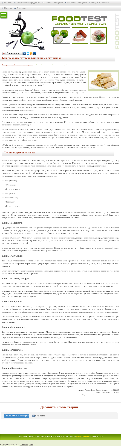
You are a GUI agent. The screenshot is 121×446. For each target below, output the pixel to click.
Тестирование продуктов (28, 3)
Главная (8, 3)
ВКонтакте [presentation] (40, 416)
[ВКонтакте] (24, 54)
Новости (8, 8)
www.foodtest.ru (83, 437)
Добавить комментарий (59, 407)
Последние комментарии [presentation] (17, 415)
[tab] (16, 416)
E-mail (31, 445)
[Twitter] (28, 54)
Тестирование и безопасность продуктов (17, 65)
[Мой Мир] (34, 54)
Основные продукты (77, 3)
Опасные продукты (54, 3)
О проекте (21, 8)
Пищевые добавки (100, 3)
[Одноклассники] (31, 54)
